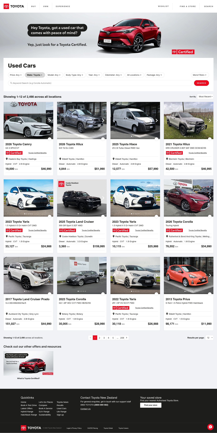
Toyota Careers (124, 428)
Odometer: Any (113, 75)
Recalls (60, 405)
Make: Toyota (35, 75)
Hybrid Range (27, 411)
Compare (43, 405)
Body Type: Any (75, 75)
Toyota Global (108, 428)
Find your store (150, 405)
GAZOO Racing (92, 428)
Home (23, 402)
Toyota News (62, 402)
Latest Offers (26, 408)
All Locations (134, 75)
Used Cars (61, 408)
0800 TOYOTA (94, 405)
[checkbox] (49, 139)
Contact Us (85, 409)
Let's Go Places (46, 402)
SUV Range (44, 411)
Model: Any (54, 75)
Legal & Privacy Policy (74, 428)
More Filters (200, 75)
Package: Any (155, 75)
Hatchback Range (29, 415)
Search (201, 83)
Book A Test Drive (29, 405)
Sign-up (60, 415)
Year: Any (94, 75)
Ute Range (61, 411)
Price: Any (16, 75)
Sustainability (45, 415)
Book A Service (45, 408)
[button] (210, 427)
